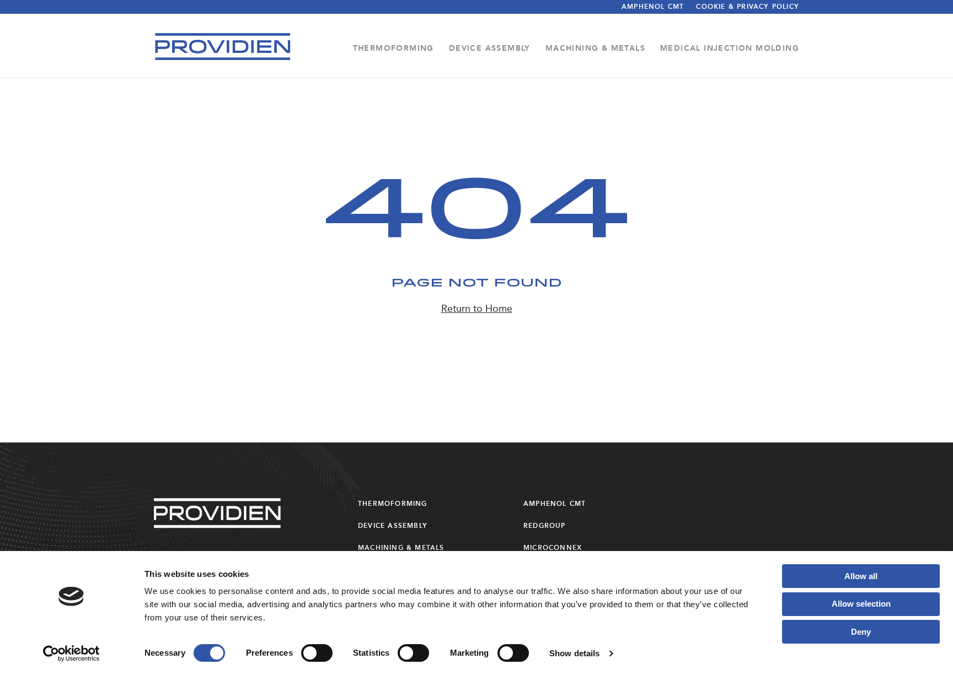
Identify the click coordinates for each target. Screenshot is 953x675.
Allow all (860, 576)
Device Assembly (490, 48)
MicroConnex (552, 548)
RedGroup (544, 526)
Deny (861, 631)
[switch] (317, 653)
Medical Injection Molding (729, 48)
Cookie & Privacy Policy (747, 6)
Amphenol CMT (653, 6)
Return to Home (476, 309)
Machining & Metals (595, 48)
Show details (574, 653)
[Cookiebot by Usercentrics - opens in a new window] (71, 653)
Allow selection (861, 603)
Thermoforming (393, 48)
